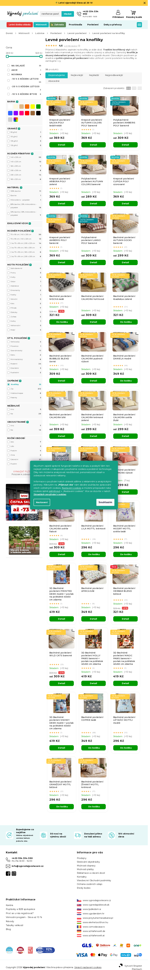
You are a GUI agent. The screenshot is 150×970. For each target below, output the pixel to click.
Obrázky (26, 312)
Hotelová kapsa (26, 393)
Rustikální (26, 372)
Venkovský (26, 342)
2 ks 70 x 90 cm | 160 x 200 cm (26, 248)
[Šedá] (10, 120)
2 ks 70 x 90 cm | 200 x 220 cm (26, 243)
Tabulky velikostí (14, 925)
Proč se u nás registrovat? (20, 913)
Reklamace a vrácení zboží (91, 873)
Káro (26, 303)
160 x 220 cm (26, 179)
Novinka (26, 74)
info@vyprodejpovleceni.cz (28, 866)
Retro (26, 355)
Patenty (26, 398)
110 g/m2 (26, 137)
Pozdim (26, 464)
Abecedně (54, 81)
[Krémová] (16, 107)
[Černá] (38, 113)
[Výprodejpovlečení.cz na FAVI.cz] (20, 950)
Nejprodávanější (114, 75)
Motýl (26, 330)
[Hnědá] (33, 113)
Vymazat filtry (22, 471)
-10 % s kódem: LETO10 (26, 80)
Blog (8, 929)
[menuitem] (20, 24)
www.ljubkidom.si (92, 909)
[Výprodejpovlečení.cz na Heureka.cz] (9, 950)
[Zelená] (38, 107)
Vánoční (26, 299)
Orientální (26, 368)
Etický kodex (84, 888)
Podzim (26, 451)
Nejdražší (94, 75)
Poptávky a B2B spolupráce (20, 909)
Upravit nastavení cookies (87, 967)
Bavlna (26, 195)
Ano (26, 409)
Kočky (26, 321)
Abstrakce (26, 286)
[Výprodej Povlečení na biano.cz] (30, 950)
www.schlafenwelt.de (94, 931)
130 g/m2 (26, 141)
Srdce (26, 281)
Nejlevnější (77, 75)
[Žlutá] (33, 107)
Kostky (26, 295)
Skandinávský (26, 351)
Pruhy (26, 273)
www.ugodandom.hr (93, 913)
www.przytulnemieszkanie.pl (98, 918)
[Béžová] (21, 107)
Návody (10, 921)
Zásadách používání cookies (50, 494)
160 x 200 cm (26, 166)
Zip (26, 389)
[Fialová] (16, 113)
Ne (26, 414)
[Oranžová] (27, 107)
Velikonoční (26, 325)
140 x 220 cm (26, 162)
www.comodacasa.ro (94, 926)
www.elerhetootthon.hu (95, 922)
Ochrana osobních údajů (89, 884)
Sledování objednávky (88, 862)
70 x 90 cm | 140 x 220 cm (26, 239)
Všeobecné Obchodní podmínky (94, 880)
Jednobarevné (26, 268)
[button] (79, 46)
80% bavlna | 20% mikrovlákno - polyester (26, 206)
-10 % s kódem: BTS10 (26, 94)
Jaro (26, 442)
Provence (26, 346)
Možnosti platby (85, 869)
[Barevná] (16, 120)
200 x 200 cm (26, 170)
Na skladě (26, 65)
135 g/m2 (26, 145)
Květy (26, 277)
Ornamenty (26, 290)
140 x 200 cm (26, 157)
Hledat (68, 14)
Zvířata (26, 317)
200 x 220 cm (26, 175)
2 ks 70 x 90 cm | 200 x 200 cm (26, 256)
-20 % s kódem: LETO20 (26, 88)
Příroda (26, 308)
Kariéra (9, 905)
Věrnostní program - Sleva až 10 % (24, 917)
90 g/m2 (26, 132)
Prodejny (82, 858)
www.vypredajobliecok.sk (96, 904)
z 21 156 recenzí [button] (70, 46)
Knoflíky (26, 384)
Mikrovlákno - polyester (26, 200)
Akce (26, 70)
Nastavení (42, 502)
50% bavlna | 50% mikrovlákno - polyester (26, 213)
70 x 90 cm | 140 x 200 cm (26, 234)
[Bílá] (10, 107)
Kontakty (82, 876)
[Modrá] (10, 113)
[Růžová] (21, 113)
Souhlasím (105, 502)
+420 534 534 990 (22, 858)
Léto (26, 446)
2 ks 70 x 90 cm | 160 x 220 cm (26, 252)
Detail (61, 144)
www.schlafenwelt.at (94, 935)
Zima (26, 455)
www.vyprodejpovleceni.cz (97, 900)
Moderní (26, 364)
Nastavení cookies (71, 488)
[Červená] (27, 113)
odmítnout (54, 491)
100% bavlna (26, 191)
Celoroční (26, 459)
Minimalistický (26, 359)
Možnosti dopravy (86, 865)
